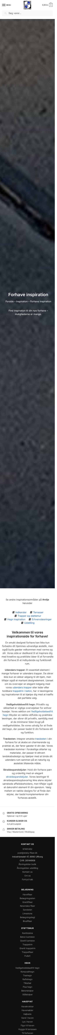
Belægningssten (27, 898)
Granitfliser (27, 902)
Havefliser (27, 894)
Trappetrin (27, 944)
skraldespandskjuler (17, 776)
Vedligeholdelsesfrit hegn (27, 968)
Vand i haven (27, 1018)
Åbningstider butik (27, 864)
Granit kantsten (27, 940)
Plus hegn (27, 987)
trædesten (40, 738)
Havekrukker (27, 1006)
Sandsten (27, 909)
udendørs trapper (22, 687)
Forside (10, 301)
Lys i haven (27, 1021)
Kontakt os (27, 872)
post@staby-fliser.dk (27, 853)
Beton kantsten (27, 937)
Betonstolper (27, 990)
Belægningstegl (27, 917)
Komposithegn (27, 971)
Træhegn (27, 975)
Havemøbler (27, 1010)
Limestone (27, 913)
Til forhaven (27, 1033)
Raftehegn (27, 979)
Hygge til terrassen (27, 1029)
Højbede (27, 1014)
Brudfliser (27, 921)
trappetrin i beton (22, 690)
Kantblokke (27, 933)
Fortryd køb (27, 879)
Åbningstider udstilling (27, 868)
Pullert (27, 956)
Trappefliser (27, 952)
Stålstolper (27, 994)
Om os (27, 875)
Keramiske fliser (27, 906)
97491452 (27, 849)
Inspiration (22, 301)
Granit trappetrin (27, 948)
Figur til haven (27, 1025)
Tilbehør (27, 983)
